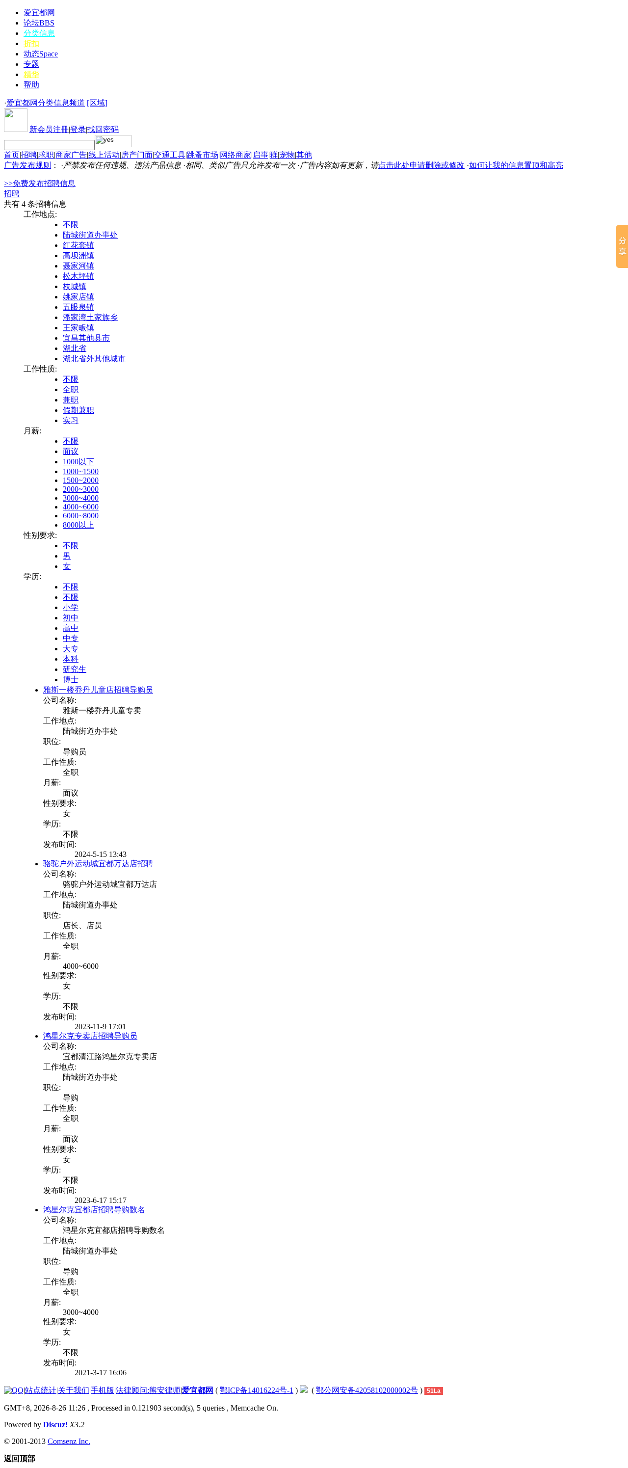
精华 (31, 74)
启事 (260, 155)
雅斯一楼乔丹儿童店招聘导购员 (98, 690)
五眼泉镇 (78, 307)
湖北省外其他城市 (94, 358)
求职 (46, 155)
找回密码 (103, 129)
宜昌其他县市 (86, 338)
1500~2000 (81, 480)
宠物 (287, 155)
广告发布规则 (27, 165)
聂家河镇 (78, 266)
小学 (70, 607)
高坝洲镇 (78, 255)
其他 (304, 155)
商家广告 (71, 155)
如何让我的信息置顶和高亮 (516, 165)
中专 (70, 638)
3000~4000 (81, 498)
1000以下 (78, 461)
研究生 (74, 669)
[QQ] (14, 1390)
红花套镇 (78, 245)
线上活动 (104, 155)
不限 (70, 224)
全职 (70, 389)
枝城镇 (74, 286)
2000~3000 (81, 489)
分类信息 (39, 33)
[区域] (97, 103)
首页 (12, 155)
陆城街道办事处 (90, 235)
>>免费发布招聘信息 (40, 183)
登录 (78, 129)
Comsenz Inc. (69, 1441)
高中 (70, 628)
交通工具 (169, 155)
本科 (70, 659)
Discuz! (55, 1424)
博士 (70, 679)
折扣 (31, 43)
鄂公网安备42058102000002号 (367, 1390)
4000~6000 (81, 507)
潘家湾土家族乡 (90, 317)
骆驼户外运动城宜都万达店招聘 (98, 863)
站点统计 (40, 1390)
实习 (70, 420)
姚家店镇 (78, 297)
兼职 (70, 400)
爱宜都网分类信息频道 (45, 103)
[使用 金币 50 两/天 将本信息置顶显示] (66, 854)
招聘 (29, 155)
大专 (70, 648)
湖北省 (74, 348)
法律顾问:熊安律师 (148, 1390)
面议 (70, 451)
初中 (70, 618)
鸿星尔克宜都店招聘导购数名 (94, 1209)
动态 (41, 54)
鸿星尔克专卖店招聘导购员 (90, 1036)
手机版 (102, 1390)
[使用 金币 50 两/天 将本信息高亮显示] (72, 854)
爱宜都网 (39, 12)
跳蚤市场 (202, 155)
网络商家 (235, 155)
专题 (31, 64)
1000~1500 (81, 471)
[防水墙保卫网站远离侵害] (304, 1390)
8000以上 (78, 525)
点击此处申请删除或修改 (421, 165)
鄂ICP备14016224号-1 (256, 1390)
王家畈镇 (78, 327)
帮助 (31, 84)
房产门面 (137, 155)
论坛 (39, 23)
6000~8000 (81, 515)
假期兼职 (78, 410)
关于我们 (73, 1390)
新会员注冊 (49, 129)
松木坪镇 (78, 276)
